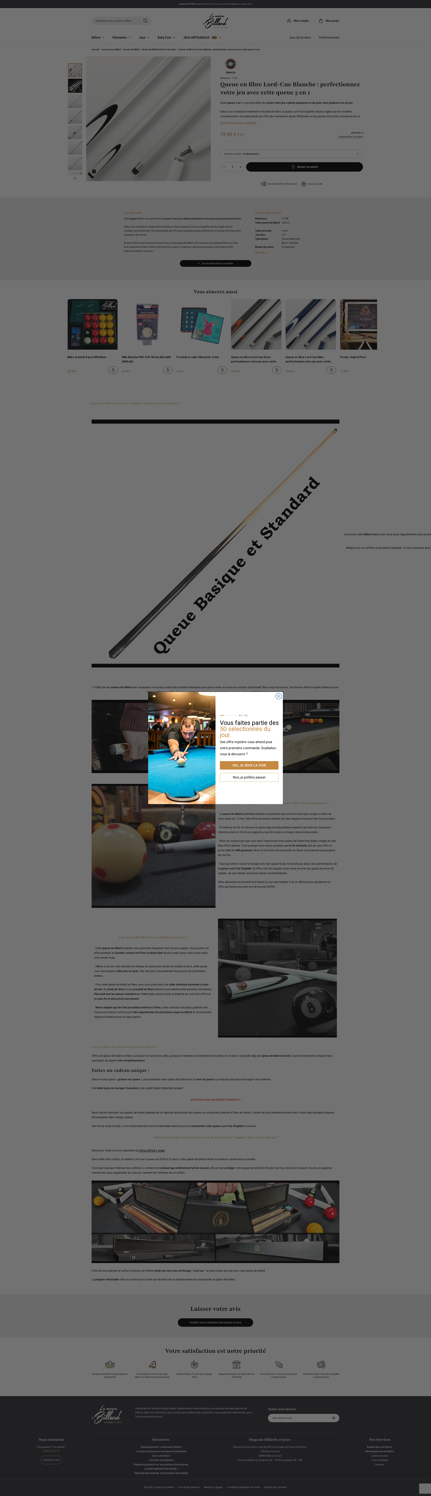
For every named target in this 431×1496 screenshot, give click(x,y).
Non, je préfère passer (249, 777)
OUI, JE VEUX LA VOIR (249, 765)
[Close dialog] (278, 696)
